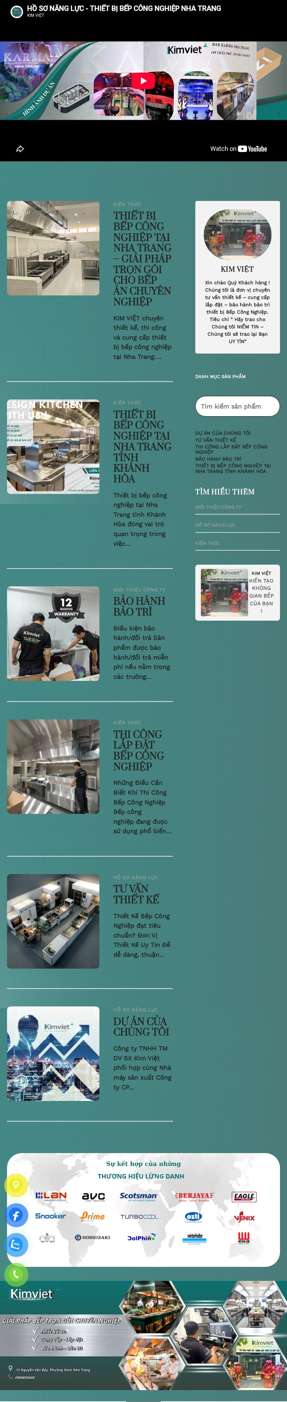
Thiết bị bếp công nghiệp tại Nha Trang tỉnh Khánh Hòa (142, 447)
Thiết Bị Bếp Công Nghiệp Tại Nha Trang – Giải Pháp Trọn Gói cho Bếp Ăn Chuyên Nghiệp (142, 259)
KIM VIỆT (261, 573)
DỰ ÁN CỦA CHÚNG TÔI (141, 1027)
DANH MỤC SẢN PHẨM (220, 376)
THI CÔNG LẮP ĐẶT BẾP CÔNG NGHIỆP (138, 751)
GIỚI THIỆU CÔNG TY (139, 589)
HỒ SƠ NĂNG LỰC (135, 877)
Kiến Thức (127, 204)
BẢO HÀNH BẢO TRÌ (139, 607)
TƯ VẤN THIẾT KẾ (136, 895)
